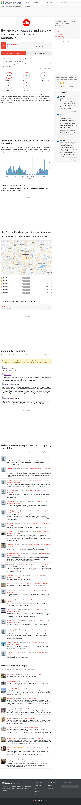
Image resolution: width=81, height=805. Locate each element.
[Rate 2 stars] (63, 83)
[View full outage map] (26, 257)
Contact (57, 2)
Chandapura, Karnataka (13, 644)
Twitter (49, 785)
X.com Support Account (64, 31)
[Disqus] (26, 385)
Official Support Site (63, 37)
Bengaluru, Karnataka (13, 482)
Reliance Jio (17, 6)
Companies (35, 2)
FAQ (43, 2)
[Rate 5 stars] (72, 83)
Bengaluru (4, 238)
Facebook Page (62, 34)
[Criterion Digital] (40, 800)
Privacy (49, 2)
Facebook (50, 788)
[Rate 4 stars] (69, 83)
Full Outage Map (40, 53)
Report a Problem (14, 53)
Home (27, 2)
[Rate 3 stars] (66, 83)
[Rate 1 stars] (61, 83)
